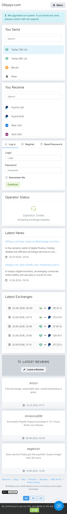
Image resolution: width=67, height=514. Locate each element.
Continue (13, 184)
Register (29, 144)
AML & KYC (56, 479)
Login (8, 152)
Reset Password (53, 144)
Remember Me (17, 177)
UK (40, 498)
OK (35, 510)
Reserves (6, 479)
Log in (12, 144)
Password (10, 165)
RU (33, 498)
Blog (16, 479)
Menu (60, 5)
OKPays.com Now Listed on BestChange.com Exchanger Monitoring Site (33, 241)
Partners (32, 479)
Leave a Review (35, 369)
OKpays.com (11, 5)
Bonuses (43, 479)
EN (26, 498)
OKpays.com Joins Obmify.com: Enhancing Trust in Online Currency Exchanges (33, 265)
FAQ (23, 479)
